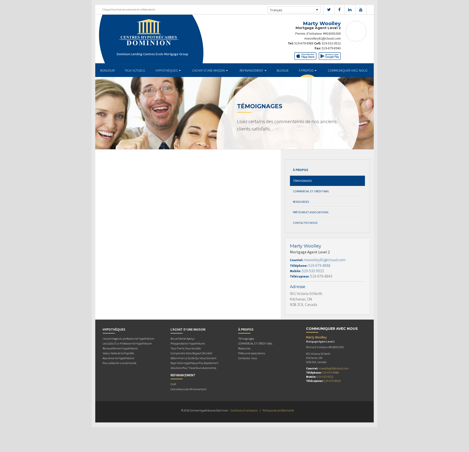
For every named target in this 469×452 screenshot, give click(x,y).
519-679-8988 (303, 43)
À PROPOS (306, 70)
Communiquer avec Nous (347, 70)
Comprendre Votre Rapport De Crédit (191, 353)
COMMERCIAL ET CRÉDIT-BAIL (311, 191)
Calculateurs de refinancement (188, 389)
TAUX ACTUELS (135, 70)
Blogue (283, 70)
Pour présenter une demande (119, 363)
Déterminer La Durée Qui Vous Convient (193, 358)
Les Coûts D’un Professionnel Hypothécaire (127, 343)
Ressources (301, 202)
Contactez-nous (305, 223)
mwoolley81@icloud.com (322, 38)
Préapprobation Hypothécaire (188, 343)
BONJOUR (107, 70)
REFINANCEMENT (252, 70)
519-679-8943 (331, 48)
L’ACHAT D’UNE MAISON (208, 70)
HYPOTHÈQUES (167, 70)
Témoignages (302, 181)
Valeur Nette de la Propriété (118, 353)
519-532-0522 (331, 43)
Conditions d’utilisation (244, 410)
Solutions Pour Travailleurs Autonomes (193, 368)
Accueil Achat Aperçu (183, 338)
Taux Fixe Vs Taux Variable (186, 348)
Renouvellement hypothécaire (120, 348)
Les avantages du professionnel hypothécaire (128, 338)
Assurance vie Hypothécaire (118, 358)
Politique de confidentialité (278, 410)
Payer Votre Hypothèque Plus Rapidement (194, 363)
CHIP (173, 384)
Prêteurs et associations (310, 212)
